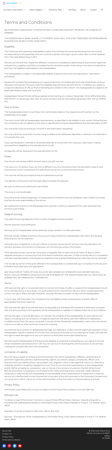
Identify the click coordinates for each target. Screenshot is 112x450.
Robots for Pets (55, 10)
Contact (93, 10)
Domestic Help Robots (13, 10)
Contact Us (6, 434)
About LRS (6, 431)
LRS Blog (72, 10)
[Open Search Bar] (102, 10)
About (83, 10)
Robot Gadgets (35, 10)
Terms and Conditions (11, 440)
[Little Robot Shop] (12, 3)
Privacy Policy (7, 437)
